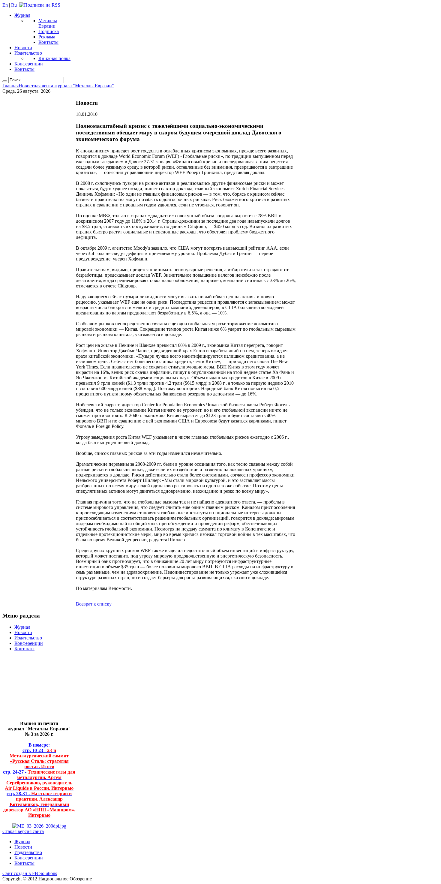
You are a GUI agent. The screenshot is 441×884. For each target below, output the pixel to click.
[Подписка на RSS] (39, 5)
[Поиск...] (4, 81)
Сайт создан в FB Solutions (29, 873)
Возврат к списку (94, 603)
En (5, 5)
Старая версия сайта (23, 831)
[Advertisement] (34, 688)
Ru (14, 5)
